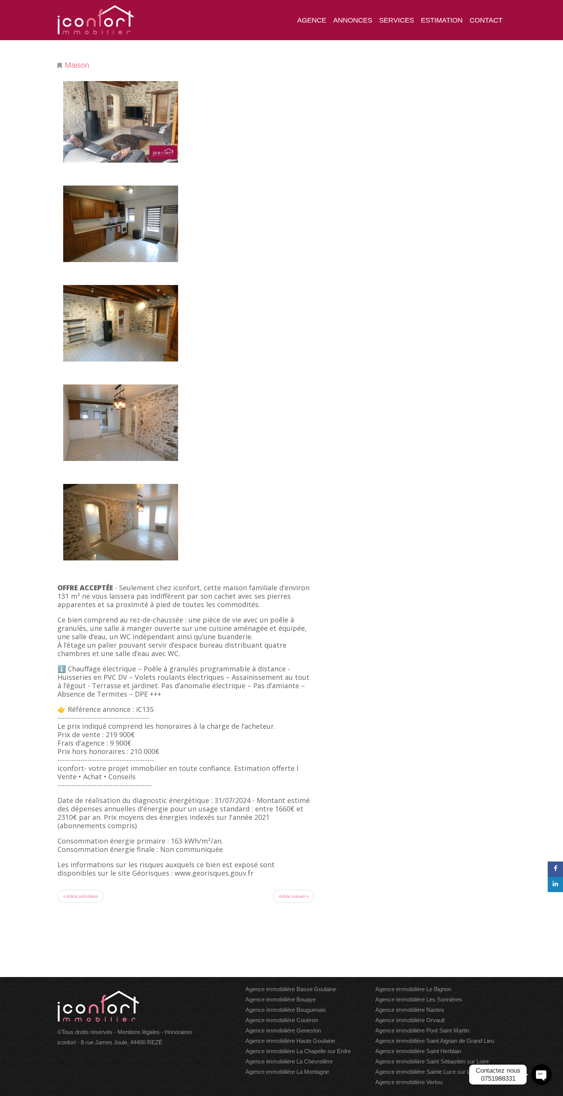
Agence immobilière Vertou (408, 1082)
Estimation (442, 20)
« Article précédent (80, 896)
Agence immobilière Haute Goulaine (290, 1040)
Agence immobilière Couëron (281, 1020)
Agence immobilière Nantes (409, 1009)
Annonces (352, 20)
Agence (311, 20)
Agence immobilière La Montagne (287, 1071)
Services (396, 20)
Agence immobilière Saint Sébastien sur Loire (432, 1061)
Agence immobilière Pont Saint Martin (422, 1030)
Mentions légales (139, 1032)
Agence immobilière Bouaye (280, 999)
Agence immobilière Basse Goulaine (290, 989)
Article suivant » (293, 896)
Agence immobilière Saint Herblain (418, 1051)
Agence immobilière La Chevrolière (289, 1061)
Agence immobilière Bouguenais (285, 1009)
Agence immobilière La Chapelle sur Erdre (298, 1051)
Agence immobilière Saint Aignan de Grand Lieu (434, 1040)
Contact (486, 20)
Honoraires (178, 1032)
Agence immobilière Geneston (283, 1030)
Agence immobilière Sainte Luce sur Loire (427, 1071)
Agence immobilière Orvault (410, 1020)
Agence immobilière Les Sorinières (418, 999)
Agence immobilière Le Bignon (413, 989)
